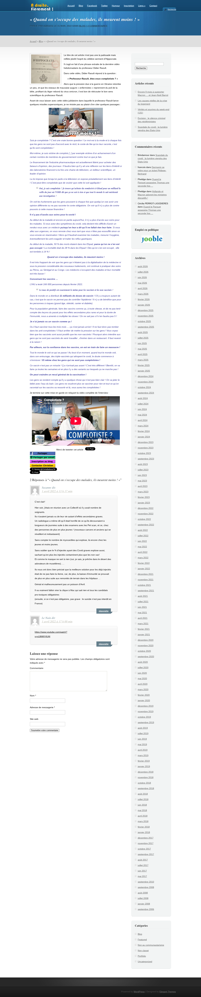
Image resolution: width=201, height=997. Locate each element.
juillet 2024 (143, 404)
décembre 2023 (145, 442)
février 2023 (144, 497)
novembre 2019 (145, 711)
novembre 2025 (145, 316)
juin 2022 (142, 541)
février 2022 (144, 563)
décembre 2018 (145, 772)
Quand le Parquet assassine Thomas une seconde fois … (153, 182)
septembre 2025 (146, 327)
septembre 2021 (146, 590)
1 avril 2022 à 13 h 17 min (57, 491)
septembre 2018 (146, 788)
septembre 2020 (146, 656)
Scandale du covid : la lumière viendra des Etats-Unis (153, 158)
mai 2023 (142, 480)
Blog (81, 5)
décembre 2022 (145, 508)
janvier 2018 (144, 832)
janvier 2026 (144, 305)
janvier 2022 (144, 568)
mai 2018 (142, 810)
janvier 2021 (144, 634)
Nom (33, 695)
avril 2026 (142, 288)
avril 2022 (142, 552)
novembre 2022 (145, 513)
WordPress (139, 991)
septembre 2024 (146, 393)
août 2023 (143, 464)
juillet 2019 (143, 733)
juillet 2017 (143, 865)
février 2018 (144, 827)
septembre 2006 (146, 909)
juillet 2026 (143, 272)
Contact (153, 5)
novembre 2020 (145, 645)
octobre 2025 (144, 321)
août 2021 (143, 596)
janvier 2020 (144, 700)
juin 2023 (142, 475)
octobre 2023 (144, 453)
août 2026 (143, 266)
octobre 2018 (144, 783)
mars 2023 (143, 491)
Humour (116, 5)
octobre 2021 (144, 585)
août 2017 (143, 860)
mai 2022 (142, 546)
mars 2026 (143, 294)
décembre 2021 (145, 574)
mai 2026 (142, 283)
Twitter (104, 5)
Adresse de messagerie (42, 707)
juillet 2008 (143, 898)
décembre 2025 (145, 310)
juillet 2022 (143, 535)
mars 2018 (143, 821)
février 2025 (144, 365)
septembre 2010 (146, 882)
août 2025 (143, 332)
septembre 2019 (146, 722)
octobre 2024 (144, 387)
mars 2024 (143, 425)
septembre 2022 (146, 524)
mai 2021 (142, 612)
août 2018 (143, 794)
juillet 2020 (143, 667)
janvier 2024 (144, 436)
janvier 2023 (144, 502)
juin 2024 (142, 409)
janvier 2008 (144, 903)
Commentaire (36, 668)
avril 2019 (142, 750)
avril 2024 (142, 420)
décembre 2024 (145, 376)
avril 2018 (142, 816)
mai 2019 (142, 744)
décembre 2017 (145, 838)
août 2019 (143, 728)
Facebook (92, 5)
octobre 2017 (144, 849)
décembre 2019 (145, 706)
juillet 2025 (143, 338)
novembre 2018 (145, 777)
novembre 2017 (145, 843)
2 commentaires (97, 26)
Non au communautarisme (151, 945)
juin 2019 (142, 739)
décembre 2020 (145, 640)
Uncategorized (145, 961)
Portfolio (142, 956)
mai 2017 (142, 876)
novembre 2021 (145, 579)
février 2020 (144, 695)
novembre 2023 (145, 447)
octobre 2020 (144, 651)
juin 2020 (142, 673)
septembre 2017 (146, 854)
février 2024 (144, 431)
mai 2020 (142, 678)
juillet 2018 (143, 799)
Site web (34, 719)
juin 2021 (142, 607)
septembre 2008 (146, 887)
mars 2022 (143, 557)
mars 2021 (143, 623)
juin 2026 (142, 277)
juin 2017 (142, 871)
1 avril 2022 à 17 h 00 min (57, 621)
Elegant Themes (168, 991)
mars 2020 (143, 689)
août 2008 (143, 893)
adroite (48, 26)
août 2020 (143, 662)
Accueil (71, 5)
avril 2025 (142, 354)
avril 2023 (142, 486)
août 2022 (143, 530)
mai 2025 (142, 349)
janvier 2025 (144, 371)
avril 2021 (142, 618)
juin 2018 (142, 805)
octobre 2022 (144, 519)
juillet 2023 (143, 469)
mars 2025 (143, 360)
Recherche (172, 9)
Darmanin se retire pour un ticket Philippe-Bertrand (152, 170)
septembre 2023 (146, 458)
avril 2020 (142, 684)
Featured (142, 939)
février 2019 (144, 761)
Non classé (143, 950)
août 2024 (143, 398)
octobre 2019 (144, 717)
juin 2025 (142, 343)
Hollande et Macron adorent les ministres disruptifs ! (152, 194)
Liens (141, 5)
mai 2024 (142, 414)
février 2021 (144, 629)
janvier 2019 (144, 766)
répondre (104, 611)
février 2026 (144, 299)
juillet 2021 (143, 601)
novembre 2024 (145, 382)
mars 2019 (143, 755)
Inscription (129, 5)
